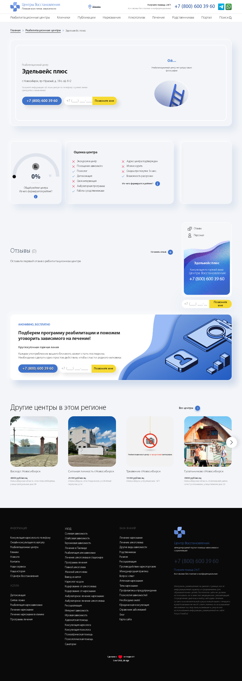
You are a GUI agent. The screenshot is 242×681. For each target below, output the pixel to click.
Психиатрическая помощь (79, 634)
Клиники (63, 17)
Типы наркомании (129, 586)
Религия (124, 557)
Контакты (15, 561)
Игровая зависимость (76, 615)
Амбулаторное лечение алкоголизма (84, 601)
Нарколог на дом (74, 581)
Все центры (186, 408)
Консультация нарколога (78, 625)
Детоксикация (17, 595)
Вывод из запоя (73, 577)
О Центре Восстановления (24, 576)
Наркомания (112, 17)
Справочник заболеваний (133, 609)
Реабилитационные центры (30, 17)
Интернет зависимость (77, 610)
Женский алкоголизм (76, 572)
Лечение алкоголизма (131, 542)
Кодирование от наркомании (80, 591)
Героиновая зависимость (78, 543)
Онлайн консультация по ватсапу (27, 542)
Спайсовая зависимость (77, 538)
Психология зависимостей (133, 595)
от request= (129, 657)
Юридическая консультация (134, 605)
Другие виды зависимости (133, 547)
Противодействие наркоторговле (138, 566)
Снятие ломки (17, 600)
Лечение (158, 17)
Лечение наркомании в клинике (27, 614)
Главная (15, 30)
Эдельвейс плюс (76, 30)
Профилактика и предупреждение (138, 590)
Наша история (17, 571)
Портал (206, 17)
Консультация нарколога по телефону (30, 538)
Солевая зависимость (76, 533)
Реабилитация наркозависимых (26, 605)
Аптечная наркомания (131, 581)
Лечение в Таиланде (76, 548)
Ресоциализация (73, 605)
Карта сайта (126, 619)
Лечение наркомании (21, 609)
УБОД (68, 529)
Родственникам (183, 17)
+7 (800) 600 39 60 (194, 6)
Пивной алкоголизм (75, 567)
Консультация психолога (78, 630)
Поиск (223, 17)
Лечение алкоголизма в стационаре (84, 557)
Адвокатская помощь (76, 620)
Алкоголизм (136, 17)
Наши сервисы (18, 566)
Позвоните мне (104, 101)
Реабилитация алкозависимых (80, 553)
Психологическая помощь (79, 639)
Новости (14, 557)
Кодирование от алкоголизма (80, 586)
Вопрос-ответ (127, 576)
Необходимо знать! (130, 600)
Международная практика (134, 571)
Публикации (87, 17)
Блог (122, 614)
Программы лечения (21, 619)
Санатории (70, 644)
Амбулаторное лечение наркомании (84, 596)
